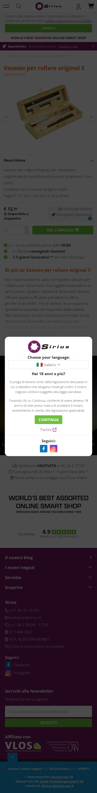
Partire (47, 429)
